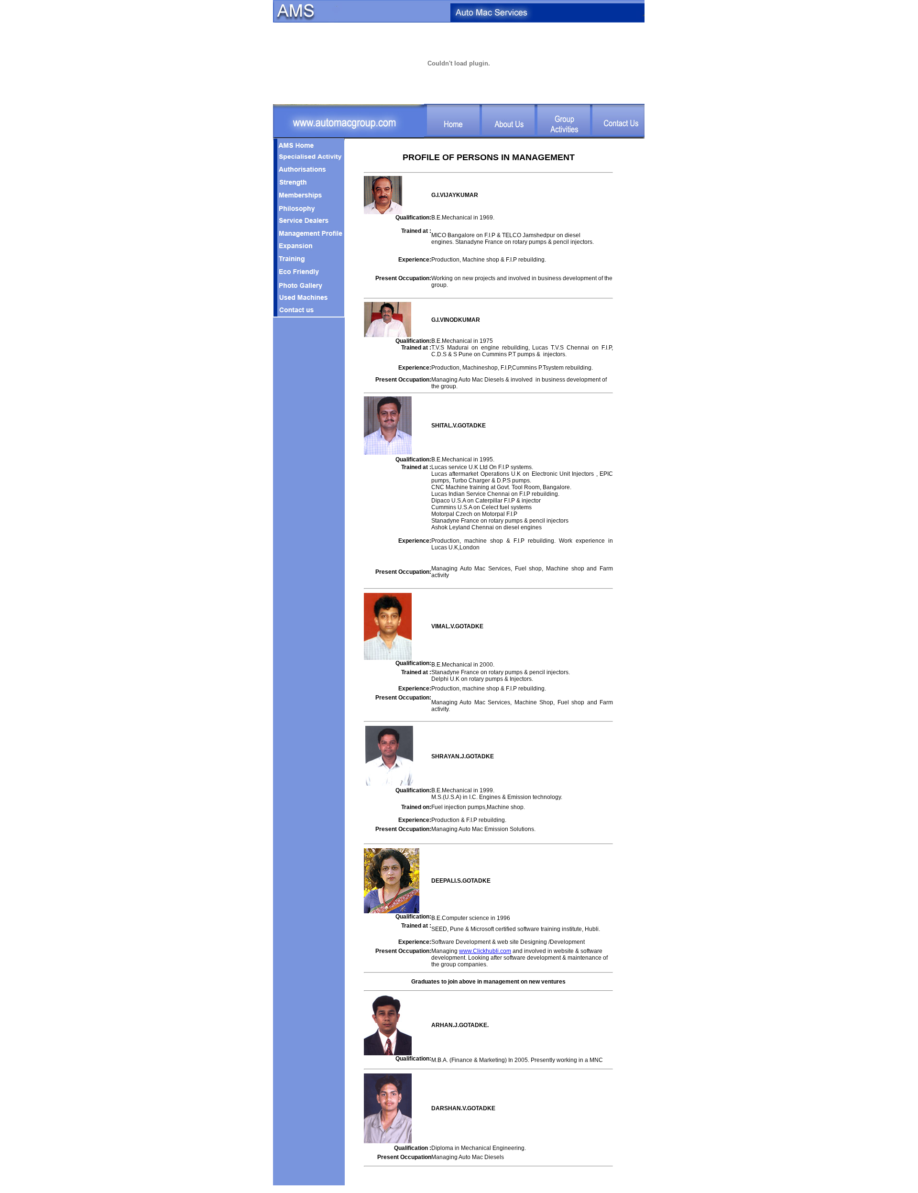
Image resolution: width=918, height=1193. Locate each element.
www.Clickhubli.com (485, 951)
